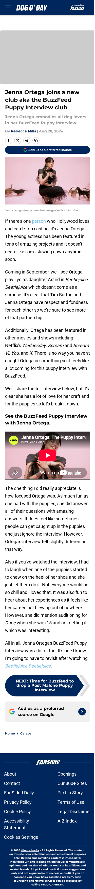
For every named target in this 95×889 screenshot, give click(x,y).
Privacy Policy (18, 802)
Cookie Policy (17, 811)
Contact (12, 783)
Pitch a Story (70, 792)
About (10, 774)
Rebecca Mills (23, 131)
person (39, 221)
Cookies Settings (21, 837)
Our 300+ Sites (72, 783)
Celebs (25, 733)
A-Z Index (67, 821)
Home (10, 733)
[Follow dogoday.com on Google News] (82, 711)
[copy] (36, 140)
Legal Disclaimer (74, 811)
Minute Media (30, 850)
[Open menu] (8, 8)
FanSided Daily (19, 792)
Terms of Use (71, 802)
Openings (67, 774)
